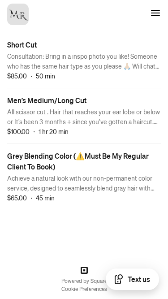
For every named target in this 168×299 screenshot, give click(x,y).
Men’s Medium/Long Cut (46, 100)
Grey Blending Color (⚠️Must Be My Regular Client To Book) (78, 161)
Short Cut (22, 44)
